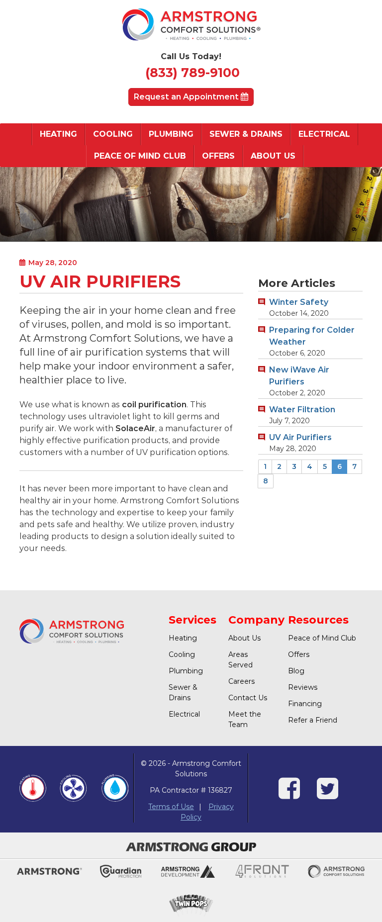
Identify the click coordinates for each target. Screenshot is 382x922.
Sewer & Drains (246, 134)
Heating (58, 134)
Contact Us (247, 697)
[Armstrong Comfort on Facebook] (289, 794)
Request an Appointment (187, 96)
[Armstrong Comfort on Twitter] (327, 794)
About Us (273, 156)
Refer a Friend (312, 720)
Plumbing (171, 134)
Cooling (113, 134)
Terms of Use (171, 806)
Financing (305, 703)
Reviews (302, 687)
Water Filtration (302, 409)
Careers (241, 681)
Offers (218, 156)
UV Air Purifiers (300, 437)
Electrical (324, 134)
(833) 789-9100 (192, 72)
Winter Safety (298, 302)
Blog (296, 670)
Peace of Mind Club (140, 156)
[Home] (191, 27)
